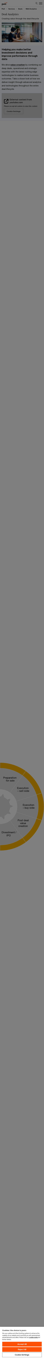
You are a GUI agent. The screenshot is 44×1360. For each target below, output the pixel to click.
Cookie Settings (22, 1355)
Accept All (22, 1344)
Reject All (22, 1349)
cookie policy (33, 1337)
